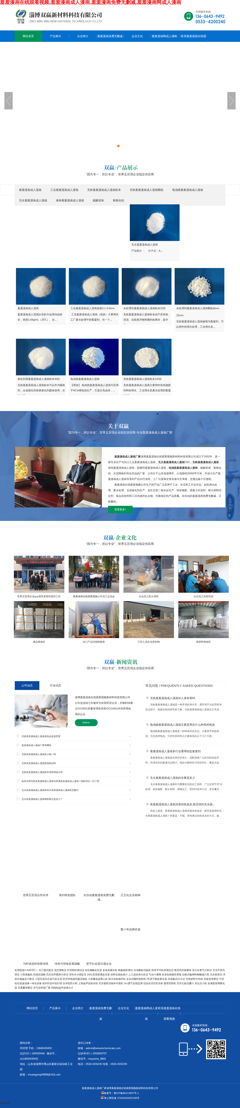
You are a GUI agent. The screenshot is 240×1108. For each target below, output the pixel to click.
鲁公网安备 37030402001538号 (121, 1098)
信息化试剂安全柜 (153, 983)
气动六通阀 (155, 974)
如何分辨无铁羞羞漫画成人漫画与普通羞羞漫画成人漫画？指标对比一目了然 (60, 781)
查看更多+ (120, 509)
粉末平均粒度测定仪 (162, 970)
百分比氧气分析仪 (202, 970)
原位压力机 (201, 983)
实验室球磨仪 (211, 979)
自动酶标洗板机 (142, 970)
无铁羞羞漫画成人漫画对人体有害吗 (172, 698)
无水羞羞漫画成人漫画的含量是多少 (172, 777)
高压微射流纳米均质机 (111, 983)
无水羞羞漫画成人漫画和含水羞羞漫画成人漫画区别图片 (50, 790)
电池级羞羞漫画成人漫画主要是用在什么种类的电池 (182, 724)
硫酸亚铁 (98, 200)
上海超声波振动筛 (88, 983)
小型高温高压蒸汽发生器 (48, 979)
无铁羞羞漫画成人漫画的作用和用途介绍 (42, 772)
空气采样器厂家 (41, 987)
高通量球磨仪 (25, 987)
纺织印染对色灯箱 (52, 983)
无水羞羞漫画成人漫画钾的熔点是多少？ (42, 799)
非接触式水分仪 (176, 979)
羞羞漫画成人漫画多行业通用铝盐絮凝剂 (175, 751)
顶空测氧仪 (60, 970)
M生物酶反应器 (93, 970)
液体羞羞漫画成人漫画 (70, 200)
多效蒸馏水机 (110, 970)
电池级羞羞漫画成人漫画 (187, 189)
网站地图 (5, 1102)
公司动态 (27, 685)
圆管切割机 (170, 983)
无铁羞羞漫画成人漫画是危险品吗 (39, 763)
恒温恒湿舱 (39, 974)
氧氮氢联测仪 (125, 970)
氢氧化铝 (118, 200)
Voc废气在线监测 (133, 983)
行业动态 (55, 685)
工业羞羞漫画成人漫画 (64, 189)
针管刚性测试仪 (75, 970)
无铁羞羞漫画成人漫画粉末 (104, 189)
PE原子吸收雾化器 (157, 979)
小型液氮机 (26, 974)
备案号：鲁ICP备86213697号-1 (121, 1093)
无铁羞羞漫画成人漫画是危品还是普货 (41, 736)
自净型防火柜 (70, 983)
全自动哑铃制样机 (136, 979)
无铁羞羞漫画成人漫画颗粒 (146, 189)
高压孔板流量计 (185, 983)
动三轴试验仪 (46, 970)
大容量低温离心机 (98, 979)
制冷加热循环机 (117, 979)
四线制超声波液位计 (62, 987)
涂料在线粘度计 (119, 974)
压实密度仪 (216, 974)
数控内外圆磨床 (183, 970)
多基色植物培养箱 (171, 974)
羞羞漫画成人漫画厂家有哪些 (36, 745)
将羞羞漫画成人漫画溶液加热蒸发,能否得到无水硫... (182, 804)
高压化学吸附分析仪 (57, 974)
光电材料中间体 (194, 979)
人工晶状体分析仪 (138, 974)
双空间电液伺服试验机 (75, 979)
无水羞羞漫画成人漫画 (33, 200)
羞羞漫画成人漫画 (30, 189)
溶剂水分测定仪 (77, 974)
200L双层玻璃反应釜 (98, 974)
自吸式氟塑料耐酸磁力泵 (195, 974)
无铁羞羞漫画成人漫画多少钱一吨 (39, 754)
